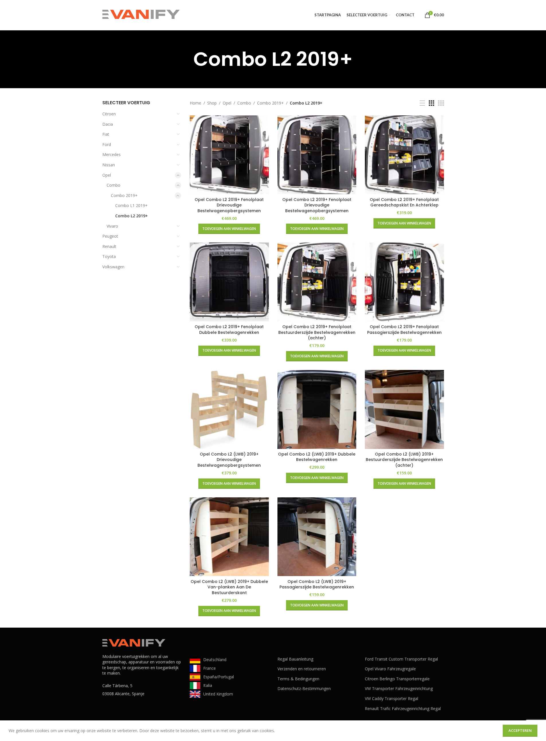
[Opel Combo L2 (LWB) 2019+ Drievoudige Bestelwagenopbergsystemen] (229, 409)
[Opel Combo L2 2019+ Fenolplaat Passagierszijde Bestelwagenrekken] (404, 282)
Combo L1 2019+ (131, 205)
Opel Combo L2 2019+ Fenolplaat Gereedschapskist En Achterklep (404, 202)
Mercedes (111, 154)
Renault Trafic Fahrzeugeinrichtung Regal (403, 708)
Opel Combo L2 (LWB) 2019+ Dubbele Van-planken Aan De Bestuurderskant (229, 587)
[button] (229, 229)
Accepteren (520, 730)
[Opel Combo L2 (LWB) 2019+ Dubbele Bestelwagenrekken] (317, 409)
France (209, 668)
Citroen (109, 114)
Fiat (105, 134)
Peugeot (110, 236)
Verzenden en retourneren (301, 668)
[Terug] (186, 59)
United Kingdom (218, 694)
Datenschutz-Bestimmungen (304, 688)
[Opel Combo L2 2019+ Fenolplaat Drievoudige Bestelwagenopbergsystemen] (229, 154)
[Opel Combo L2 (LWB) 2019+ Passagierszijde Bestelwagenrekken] (317, 536)
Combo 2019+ (124, 195)
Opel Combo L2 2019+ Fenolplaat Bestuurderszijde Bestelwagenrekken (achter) (316, 332)
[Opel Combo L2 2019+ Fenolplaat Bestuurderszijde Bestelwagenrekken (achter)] (317, 282)
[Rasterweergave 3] (431, 103)
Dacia (107, 124)
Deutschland (214, 659)
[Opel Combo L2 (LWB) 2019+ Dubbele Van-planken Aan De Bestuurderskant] (229, 536)
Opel (106, 175)
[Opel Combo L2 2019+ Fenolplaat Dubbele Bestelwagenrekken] (229, 282)
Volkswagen (113, 266)
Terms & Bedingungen (298, 678)
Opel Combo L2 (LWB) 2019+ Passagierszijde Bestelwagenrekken (316, 584)
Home (195, 103)
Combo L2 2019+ (131, 215)
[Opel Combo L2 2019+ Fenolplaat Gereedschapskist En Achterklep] (404, 154)
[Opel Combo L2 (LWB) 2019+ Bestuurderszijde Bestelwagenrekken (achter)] (404, 409)
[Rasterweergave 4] (441, 103)
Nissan (108, 164)
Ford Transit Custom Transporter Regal (401, 659)
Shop (212, 103)
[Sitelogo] (141, 14)
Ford (106, 144)
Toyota (109, 256)
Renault (109, 246)
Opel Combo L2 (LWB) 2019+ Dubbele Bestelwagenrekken (316, 457)
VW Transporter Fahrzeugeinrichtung (399, 688)
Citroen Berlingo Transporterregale (397, 678)
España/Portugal (218, 676)
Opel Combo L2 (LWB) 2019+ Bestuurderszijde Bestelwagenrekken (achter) (404, 459)
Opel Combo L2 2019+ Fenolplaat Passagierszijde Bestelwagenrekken (404, 329)
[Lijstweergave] (422, 103)
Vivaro (112, 226)
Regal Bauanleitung (295, 659)
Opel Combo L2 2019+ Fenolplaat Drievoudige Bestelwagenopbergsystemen (229, 205)
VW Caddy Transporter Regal (391, 698)
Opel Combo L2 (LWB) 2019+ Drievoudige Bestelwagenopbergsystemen (229, 459)
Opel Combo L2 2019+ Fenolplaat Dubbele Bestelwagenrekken (229, 329)
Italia (207, 685)
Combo (113, 185)
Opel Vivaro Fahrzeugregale (390, 668)
